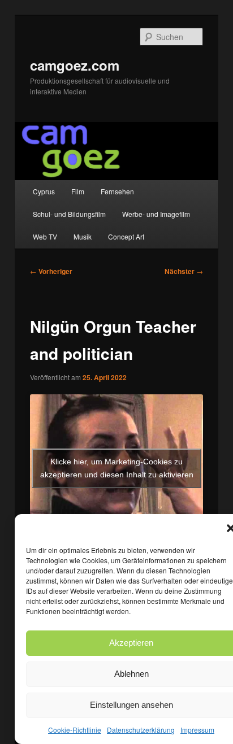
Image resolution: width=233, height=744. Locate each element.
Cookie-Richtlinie (74, 729)
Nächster (184, 271)
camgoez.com (74, 65)
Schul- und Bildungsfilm (69, 214)
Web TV (45, 236)
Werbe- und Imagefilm (156, 214)
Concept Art (126, 236)
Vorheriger (51, 271)
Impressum (197, 729)
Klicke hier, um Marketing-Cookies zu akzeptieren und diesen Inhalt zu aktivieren (116, 468)
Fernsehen (117, 191)
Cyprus (44, 191)
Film (77, 191)
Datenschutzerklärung (141, 729)
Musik (83, 236)
